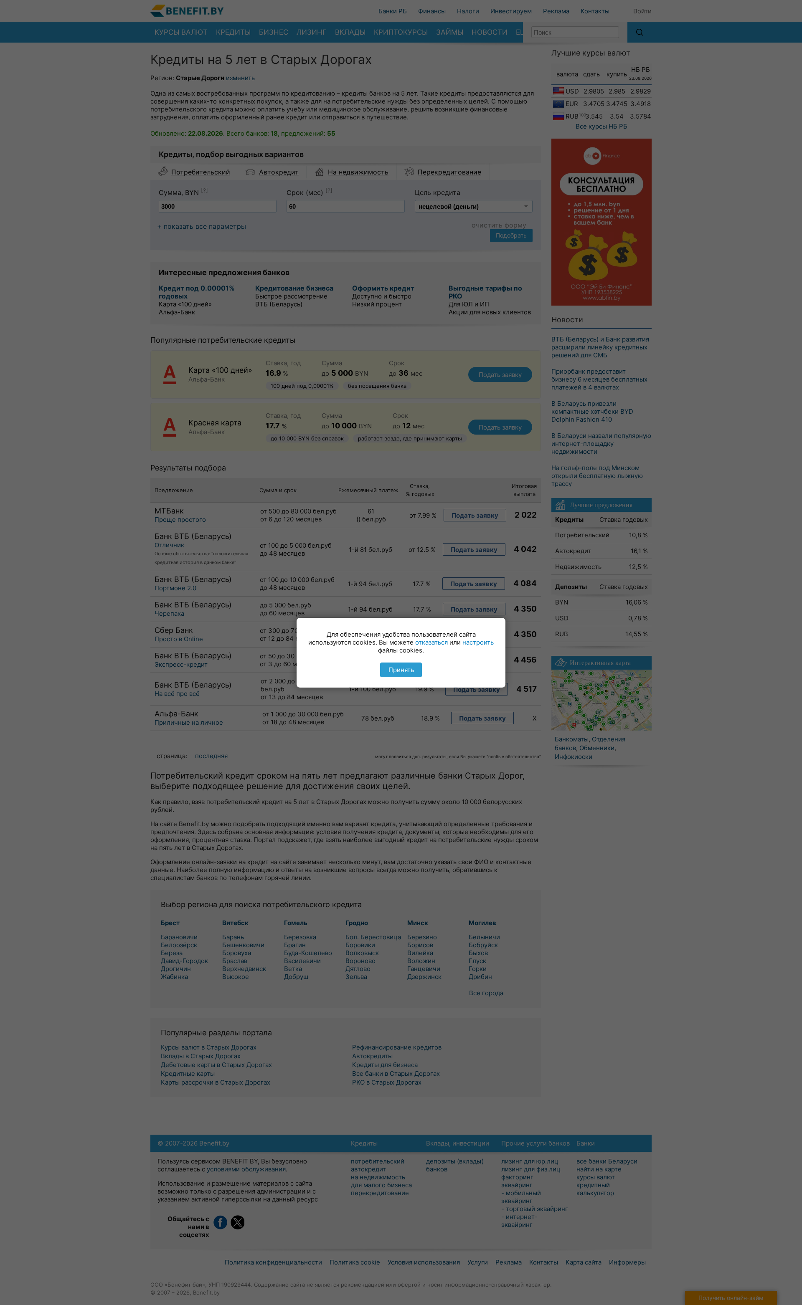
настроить (478, 642)
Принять (401, 670)
